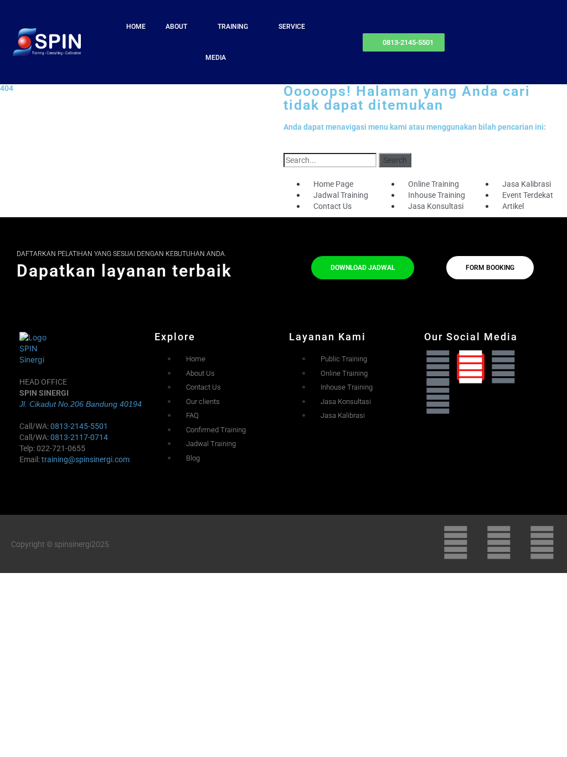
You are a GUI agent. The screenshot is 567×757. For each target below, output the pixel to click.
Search (395, 160)
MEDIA (215, 58)
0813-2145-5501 (79, 426)
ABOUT (176, 26)
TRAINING (233, 26)
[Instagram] (470, 367)
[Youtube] (438, 397)
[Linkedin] (438, 367)
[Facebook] (503, 367)
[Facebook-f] (499, 542)
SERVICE (292, 26)
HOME (136, 26)
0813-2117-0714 (79, 437)
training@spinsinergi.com (86, 459)
